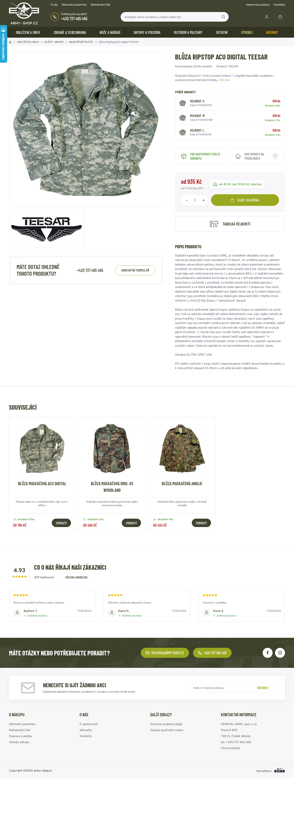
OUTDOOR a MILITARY (188, 32)
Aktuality (86, 730)
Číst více (224, 79)
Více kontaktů (230, 748)
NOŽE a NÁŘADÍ (110, 32)
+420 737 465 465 (74, 18)
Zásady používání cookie (166, 730)
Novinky (272, 32)
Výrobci (247, 32)
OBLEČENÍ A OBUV (28, 32)
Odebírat (263, 687)
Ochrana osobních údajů (166, 724)
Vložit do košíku (248, 200)
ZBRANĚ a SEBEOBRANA (70, 32)
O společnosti (89, 724)
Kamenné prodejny (258, 4)
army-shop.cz (43, 770)
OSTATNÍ (221, 32)
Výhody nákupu (19, 742)
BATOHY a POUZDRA (147, 32)
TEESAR (233, 66)
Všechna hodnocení (76, 577)
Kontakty (279, 4)
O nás (54, 4)
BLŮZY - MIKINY (54, 42)
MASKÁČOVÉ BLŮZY (81, 42)
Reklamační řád (100, 4)
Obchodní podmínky (74, 4)
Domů (10, 42)
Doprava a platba (20, 736)
